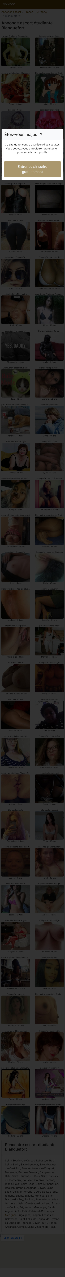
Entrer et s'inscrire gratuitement (32, 169)
